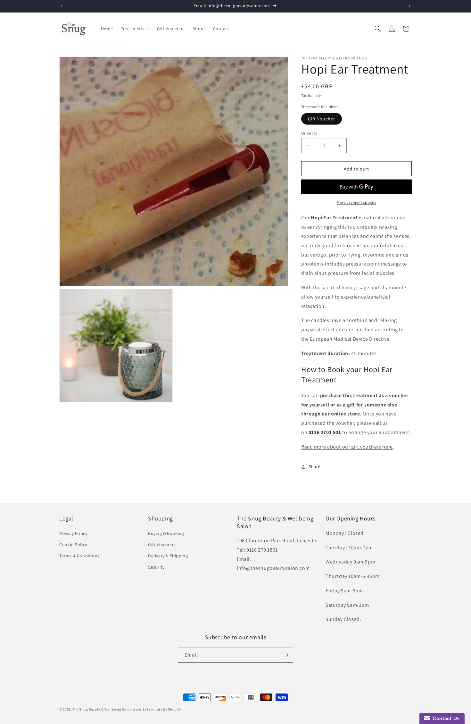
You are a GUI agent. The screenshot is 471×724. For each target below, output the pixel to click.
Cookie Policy (73, 544)
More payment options (356, 202)
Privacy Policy (73, 533)
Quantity (309, 133)
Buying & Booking (166, 533)
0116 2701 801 (325, 432)
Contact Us (445, 718)
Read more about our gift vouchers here (347, 446)
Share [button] (314, 466)
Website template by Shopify (157, 709)
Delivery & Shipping (168, 555)
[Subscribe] (286, 655)
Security (156, 567)
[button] (135, 28)
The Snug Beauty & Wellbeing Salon (102, 709)
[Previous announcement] (61, 6)
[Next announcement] (409, 6)
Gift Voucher (321, 119)
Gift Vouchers (162, 544)
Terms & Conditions (79, 555)
